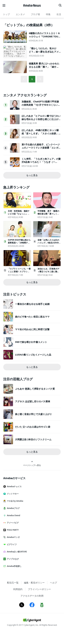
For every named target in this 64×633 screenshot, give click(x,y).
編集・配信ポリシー (34, 582)
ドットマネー (13, 493)
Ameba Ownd (13, 515)
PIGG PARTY (13, 529)
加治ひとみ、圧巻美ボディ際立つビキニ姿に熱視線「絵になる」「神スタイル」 (48, 272)
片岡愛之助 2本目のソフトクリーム (33, 439)
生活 (58, 14)
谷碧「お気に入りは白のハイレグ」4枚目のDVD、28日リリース (49, 242)
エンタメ (20, 14)
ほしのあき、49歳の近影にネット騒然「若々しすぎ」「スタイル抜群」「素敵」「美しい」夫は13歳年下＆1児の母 (41, 135)
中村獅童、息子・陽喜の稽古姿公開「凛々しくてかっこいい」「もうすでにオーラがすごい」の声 (48, 215)
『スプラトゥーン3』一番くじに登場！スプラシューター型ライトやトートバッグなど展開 (19, 272)
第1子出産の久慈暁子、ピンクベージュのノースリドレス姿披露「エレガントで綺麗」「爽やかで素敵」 (41, 147)
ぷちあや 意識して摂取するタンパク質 (35, 388)
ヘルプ (53, 582)
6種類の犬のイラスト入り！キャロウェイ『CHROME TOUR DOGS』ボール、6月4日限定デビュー (44, 38)
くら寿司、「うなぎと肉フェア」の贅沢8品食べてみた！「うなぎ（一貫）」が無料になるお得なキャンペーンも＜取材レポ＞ (41, 163)
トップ (6, 14)
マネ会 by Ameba (15, 501)
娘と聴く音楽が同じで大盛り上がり (33, 414)
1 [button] (32, 79)
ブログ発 (35, 14)
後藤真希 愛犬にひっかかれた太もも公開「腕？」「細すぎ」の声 (44, 66)
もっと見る (32, 175)
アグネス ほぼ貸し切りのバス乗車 (32, 401)
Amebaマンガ (13, 537)
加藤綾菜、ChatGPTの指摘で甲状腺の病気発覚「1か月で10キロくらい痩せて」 (41, 104)
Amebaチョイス (14, 486)
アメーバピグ (13, 522)
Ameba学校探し (14, 566)
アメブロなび (13, 558)
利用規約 (17, 589)
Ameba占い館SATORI (17, 551)
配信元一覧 (13, 582)
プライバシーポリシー (39, 589)
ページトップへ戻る (32, 465)
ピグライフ (12, 544)
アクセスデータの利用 (32, 595)
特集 (48, 14)
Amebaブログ (13, 508)
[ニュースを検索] (60, 5)
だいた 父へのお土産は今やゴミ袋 (32, 426)
